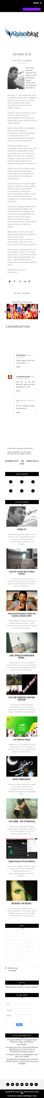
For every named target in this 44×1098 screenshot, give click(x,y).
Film (30, 935)
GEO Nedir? (22, 1044)
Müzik (30, 945)
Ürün (8, 959)
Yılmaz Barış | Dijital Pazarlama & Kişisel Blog (27, 1092)
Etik (15, 293)
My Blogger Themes (31, 1096)
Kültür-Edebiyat (11, 945)
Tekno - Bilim (31, 956)
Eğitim (21, 935)
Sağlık (8, 952)
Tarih (23, 956)
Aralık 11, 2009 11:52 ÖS (25, 402)
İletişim (21, 938)
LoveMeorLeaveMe (23, 377)
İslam (15, 942)
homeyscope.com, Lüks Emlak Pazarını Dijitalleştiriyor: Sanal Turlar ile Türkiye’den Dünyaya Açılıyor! (22, 1049)
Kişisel (19, 293)
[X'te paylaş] (9, 281)
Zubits (25, 959)
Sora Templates (18, 1096)
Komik (33, 942)
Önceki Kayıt (31, 461)
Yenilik (19, 959)
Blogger (27, 931)
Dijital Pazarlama (11, 935)
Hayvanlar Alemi (11, 938)
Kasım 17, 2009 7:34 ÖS (24, 356)
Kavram (21, 942)
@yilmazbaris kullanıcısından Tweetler (22, 987)
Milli (25, 945)
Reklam (32, 949)
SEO (13, 952)
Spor (18, 956)
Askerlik (13, 931)
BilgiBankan (21, 355)
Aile (7, 931)
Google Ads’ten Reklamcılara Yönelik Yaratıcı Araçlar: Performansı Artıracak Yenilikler (22, 1061)
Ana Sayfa (22, 462)
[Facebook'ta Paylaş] (28, 281)
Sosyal (29, 952)
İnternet (8, 942)
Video (13, 959)
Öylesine (9, 949)
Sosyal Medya (10, 956)
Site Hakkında (21, 952)
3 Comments (22, 63)
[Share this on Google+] (14, 281)
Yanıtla (18, 367)
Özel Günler (26, 293)
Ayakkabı (20, 931)
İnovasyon (28, 938)
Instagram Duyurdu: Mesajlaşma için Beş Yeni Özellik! (22, 1055)
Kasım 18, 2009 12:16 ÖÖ (25, 378)
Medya (20, 945)
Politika (25, 949)
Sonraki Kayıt (13, 461)
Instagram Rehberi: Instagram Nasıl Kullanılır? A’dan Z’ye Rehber (22, 1040)
